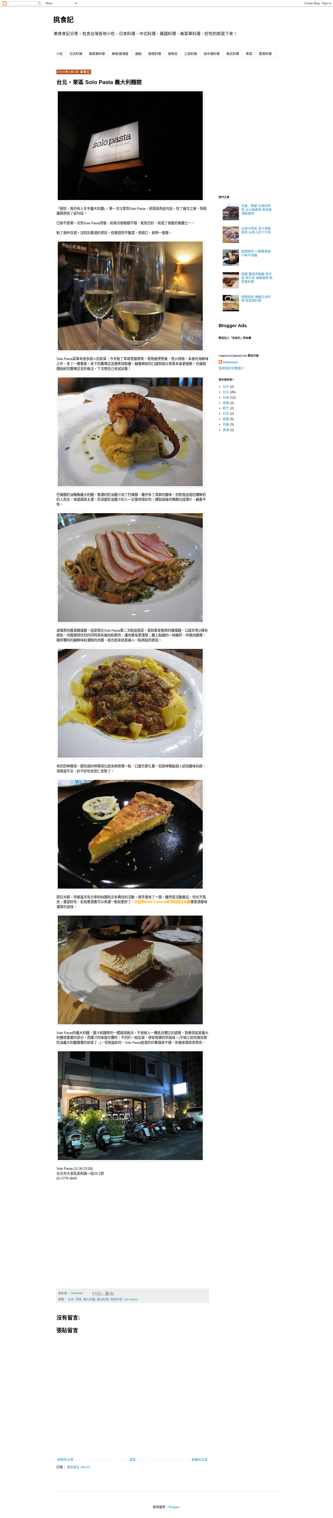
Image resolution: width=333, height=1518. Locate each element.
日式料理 (76, 54)
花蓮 (226, 424)
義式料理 (103, 1299)
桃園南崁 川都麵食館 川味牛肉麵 (256, 253)
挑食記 (63, 19)
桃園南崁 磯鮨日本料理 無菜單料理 (256, 298)
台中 (226, 386)
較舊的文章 (200, 1459)
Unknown (230, 362)
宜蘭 (226, 403)
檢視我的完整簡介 (231, 368)
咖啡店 (172, 54)
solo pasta (131, 1299)
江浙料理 (190, 54)
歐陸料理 (154, 54)
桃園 (226, 419)
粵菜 (249, 54)
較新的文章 (65, 1459)
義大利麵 (89, 1299)
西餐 (79, 1299)
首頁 (132, 1459)
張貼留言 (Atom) (78, 1467)
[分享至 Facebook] (107, 1293)
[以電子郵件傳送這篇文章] (94, 1293)
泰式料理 (232, 54)
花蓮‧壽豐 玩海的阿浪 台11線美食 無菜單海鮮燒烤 (256, 209)
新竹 (226, 408)
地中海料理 (212, 54)
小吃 (59, 54)
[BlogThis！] (99, 1293)
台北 (71, 1299)
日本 (226, 413)
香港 (226, 430)
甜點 (138, 54)
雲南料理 (265, 54)
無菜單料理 (97, 54)
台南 (226, 397)
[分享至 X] (103, 1293)
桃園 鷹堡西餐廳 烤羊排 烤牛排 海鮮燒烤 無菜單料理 (257, 277)
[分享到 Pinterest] (111, 1293)
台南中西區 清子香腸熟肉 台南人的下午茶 (256, 230)
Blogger (174, 1507)
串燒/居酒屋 (120, 54)
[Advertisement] (133, 1444)
